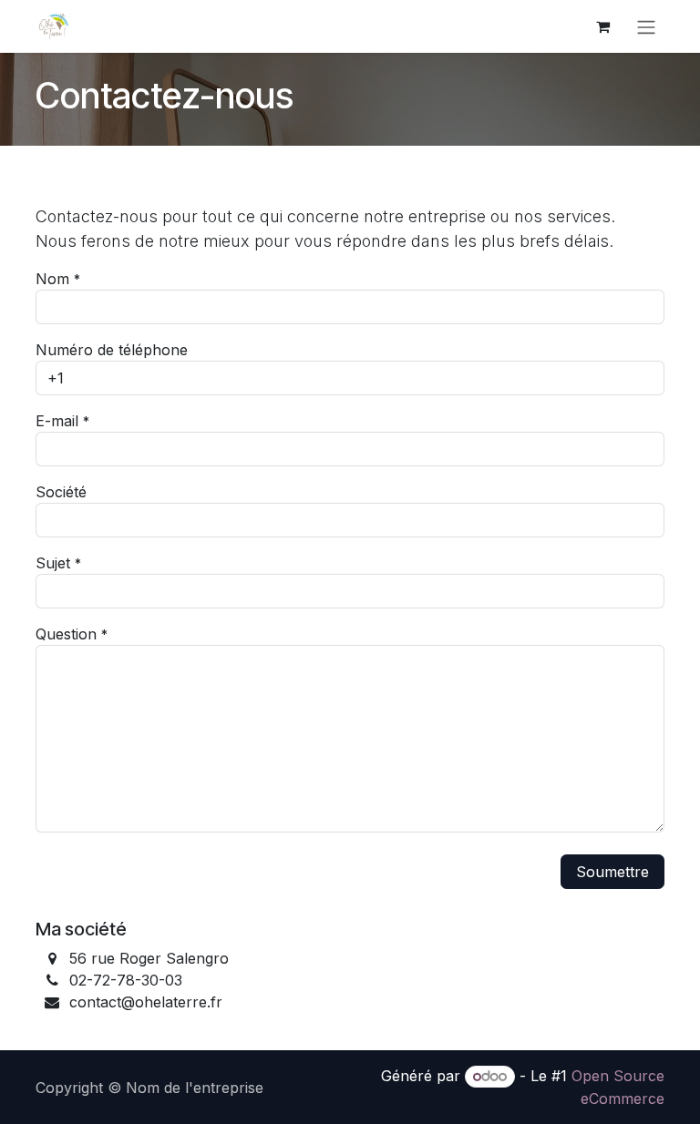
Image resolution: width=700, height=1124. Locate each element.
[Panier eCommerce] (602, 26)
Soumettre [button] (612, 872)
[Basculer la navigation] (646, 26)
